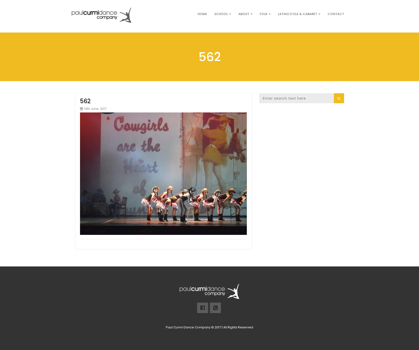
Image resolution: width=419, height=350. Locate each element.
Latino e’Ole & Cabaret (298, 14)
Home (202, 14)
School (221, 14)
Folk (264, 14)
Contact (336, 14)
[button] (339, 98)
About (244, 14)
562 (85, 101)
